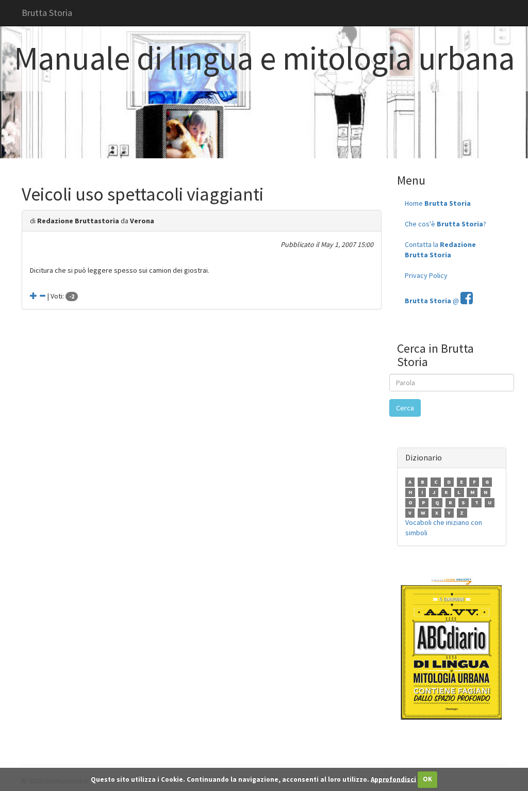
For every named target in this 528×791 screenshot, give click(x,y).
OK (427, 778)
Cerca (405, 408)
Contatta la (440, 249)
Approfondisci (393, 778)
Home (438, 203)
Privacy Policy (426, 275)
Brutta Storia (47, 13)
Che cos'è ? (445, 223)
